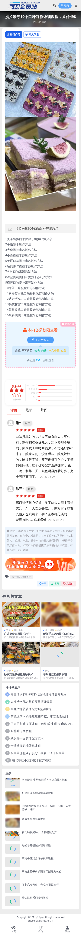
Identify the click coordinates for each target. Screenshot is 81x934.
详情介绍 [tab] (15, 34)
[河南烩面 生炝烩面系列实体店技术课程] (12, 783)
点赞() (70, 583)
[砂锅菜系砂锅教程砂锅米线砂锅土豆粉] (21, 654)
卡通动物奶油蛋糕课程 (26, 746)
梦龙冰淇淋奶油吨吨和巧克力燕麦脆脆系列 (39, 716)
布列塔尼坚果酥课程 (55, 674)
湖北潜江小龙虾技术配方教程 (31, 760)
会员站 (39, 917)
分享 (43, 583)
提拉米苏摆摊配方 (21, 577)
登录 (66, 5)
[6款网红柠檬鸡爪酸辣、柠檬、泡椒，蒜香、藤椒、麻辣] (12, 809)
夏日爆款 (18, 630)
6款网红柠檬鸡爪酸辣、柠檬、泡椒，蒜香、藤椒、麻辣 (47, 807)
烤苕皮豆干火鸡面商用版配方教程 (41, 871)
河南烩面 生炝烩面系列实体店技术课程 (44, 779)
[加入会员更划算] (40, 566)
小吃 (39, 22)
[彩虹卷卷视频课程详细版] (12, 849)
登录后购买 (42, 339)
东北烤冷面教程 (21, 731)
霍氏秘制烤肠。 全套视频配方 (39, 832)
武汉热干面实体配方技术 (27, 738)
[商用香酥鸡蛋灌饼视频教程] (12, 862)
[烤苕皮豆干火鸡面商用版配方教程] (12, 875)
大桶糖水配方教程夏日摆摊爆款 (32, 702)
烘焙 (44, 22)
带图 (44, 410)
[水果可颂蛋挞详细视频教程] (12, 796)
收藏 (56, 583)
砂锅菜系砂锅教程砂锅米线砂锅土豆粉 (20, 676)
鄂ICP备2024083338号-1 (40, 920)
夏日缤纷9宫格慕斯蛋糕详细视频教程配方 (38, 694)
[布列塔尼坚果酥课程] (60, 654)
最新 (29, 410)
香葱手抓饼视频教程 (34, 819)
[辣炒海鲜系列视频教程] (12, 901)
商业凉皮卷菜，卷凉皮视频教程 (40, 884)
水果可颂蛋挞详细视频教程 (37, 793)
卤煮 (16, 670)
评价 (14, 410)
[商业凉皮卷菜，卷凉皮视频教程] (12, 888)
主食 (8, 630)
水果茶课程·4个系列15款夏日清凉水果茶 (38, 753)
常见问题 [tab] (34, 34)
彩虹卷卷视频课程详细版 (36, 845)
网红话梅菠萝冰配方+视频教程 (31, 709)
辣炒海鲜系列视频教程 (35, 897)
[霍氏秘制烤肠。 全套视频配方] (12, 836)
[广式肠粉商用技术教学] (21, 614)
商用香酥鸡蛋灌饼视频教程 (37, 858)
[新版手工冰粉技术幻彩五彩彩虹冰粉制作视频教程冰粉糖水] (60, 614)
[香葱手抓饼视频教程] (12, 823)
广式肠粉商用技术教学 (17, 633)
